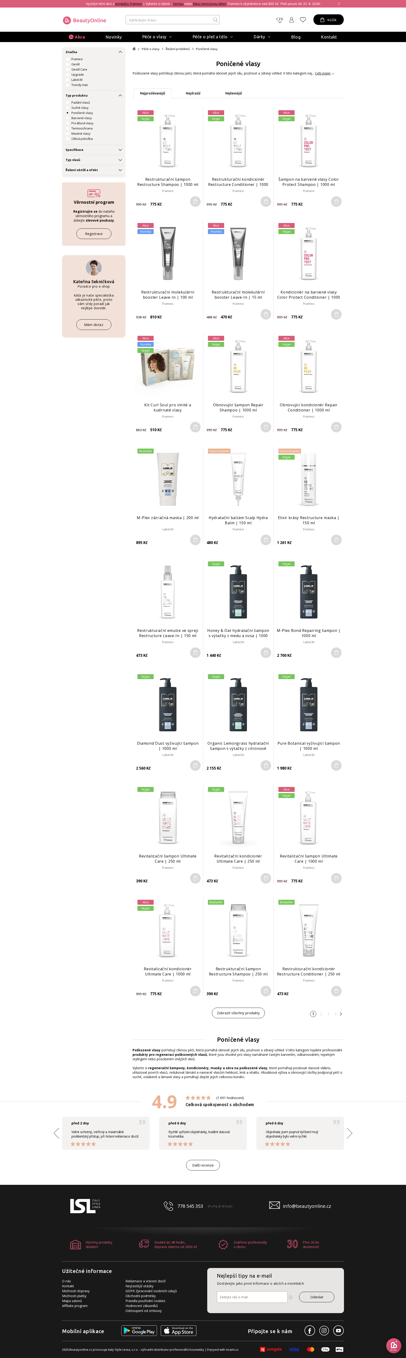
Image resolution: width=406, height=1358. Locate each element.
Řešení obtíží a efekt (82, 170)
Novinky (113, 37)
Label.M (76, 79)
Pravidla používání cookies (145, 1301)
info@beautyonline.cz (307, 1206)
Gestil (75, 64)
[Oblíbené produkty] (303, 19)
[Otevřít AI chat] (393, 1345)
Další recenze (203, 1165)
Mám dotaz (94, 324)
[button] (349, 1133)
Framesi (77, 59)
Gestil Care (79, 69)
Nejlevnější (233, 93)
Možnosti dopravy (76, 1291)
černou (178, 3)
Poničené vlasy (82, 112)
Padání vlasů (80, 102)
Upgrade (77, 74)
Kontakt (329, 37)
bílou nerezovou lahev (209, 3)
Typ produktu (77, 95)
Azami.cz (232, 1349)
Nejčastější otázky (139, 1286)
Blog (296, 37)
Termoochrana (82, 128)
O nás (66, 1281)
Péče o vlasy (151, 49)
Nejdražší (193, 93)
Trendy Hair (79, 84)
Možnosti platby (74, 1296)
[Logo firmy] (84, 20)
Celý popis (323, 73)
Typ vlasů (73, 160)
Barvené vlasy (81, 118)
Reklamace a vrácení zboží (145, 1281)
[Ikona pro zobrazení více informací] (291, 1297)
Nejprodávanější (152, 93)
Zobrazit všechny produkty (238, 1012)
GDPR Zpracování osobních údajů (151, 1291)
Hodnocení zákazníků (141, 1305)
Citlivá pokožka (82, 138)
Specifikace (74, 150)
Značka (71, 52)
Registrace (94, 233)
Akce (80, 37)
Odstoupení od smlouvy (143, 1310)
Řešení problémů (178, 49)
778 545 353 (190, 1206)
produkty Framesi (128, 3)
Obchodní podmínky (140, 1296)
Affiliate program (75, 1305)
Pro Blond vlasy (82, 123)
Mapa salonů (72, 1301)
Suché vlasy (80, 107)
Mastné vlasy (80, 133)
